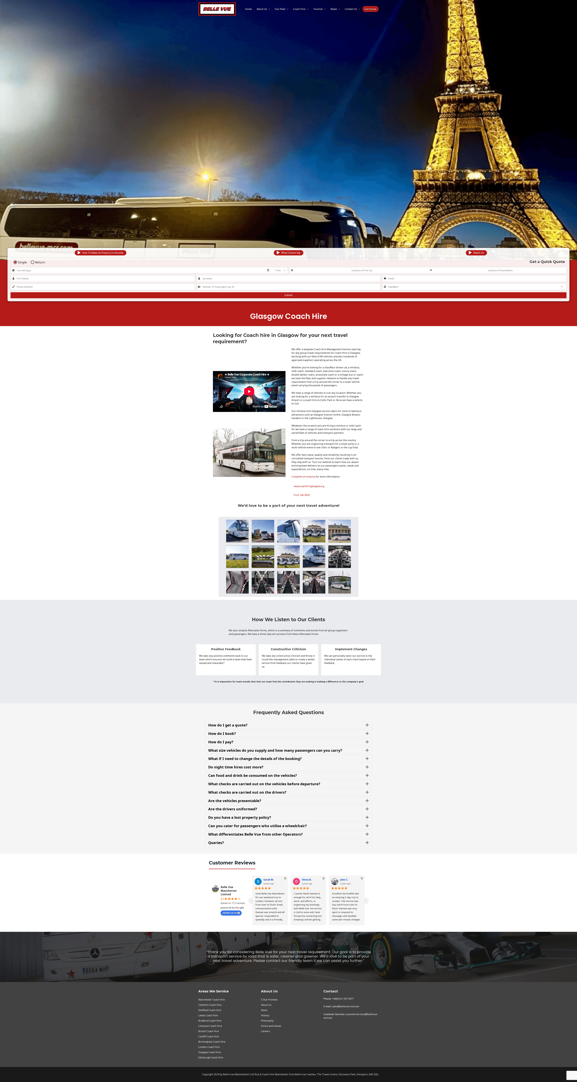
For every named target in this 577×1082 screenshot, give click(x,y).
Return (40, 262)
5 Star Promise (269, 999)
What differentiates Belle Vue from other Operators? (255, 834)
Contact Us (351, 9)
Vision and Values (271, 1026)
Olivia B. (306, 879)
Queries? (216, 842)
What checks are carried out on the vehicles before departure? (264, 784)
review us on (229, 912)
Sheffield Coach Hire (209, 1010)
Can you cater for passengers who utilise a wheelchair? (257, 826)
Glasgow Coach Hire (209, 1052)
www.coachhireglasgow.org (309, 486)
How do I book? (222, 733)
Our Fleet (280, 9)
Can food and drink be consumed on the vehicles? (252, 775)
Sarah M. (268, 879)
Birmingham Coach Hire (211, 1041)
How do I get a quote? (227, 725)
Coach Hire (299, 9)
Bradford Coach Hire (209, 1020)
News (334, 9)
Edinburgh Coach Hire (210, 1057)
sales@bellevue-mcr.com (345, 1006)
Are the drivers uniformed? (232, 809)
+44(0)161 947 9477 (343, 998)
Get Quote (370, 9)
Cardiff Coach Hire (208, 1036)
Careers (265, 1031)
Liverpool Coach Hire (210, 1026)
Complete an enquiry (303, 476)
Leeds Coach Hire (208, 1015)
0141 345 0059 (302, 495)
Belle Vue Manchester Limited (229, 890)
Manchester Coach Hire (211, 999)
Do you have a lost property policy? (239, 817)
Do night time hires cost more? (235, 767)
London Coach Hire (209, 1047)
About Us (262, 9)
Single (22, 262)
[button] (100, 252)
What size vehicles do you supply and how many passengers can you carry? (275, 750)
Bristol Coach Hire (208, 1031)
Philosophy (267, 1020)
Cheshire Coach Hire (209, 1005)
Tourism (318, 9)
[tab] (288, 725)
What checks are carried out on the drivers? (247, 792)
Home (248, 9)
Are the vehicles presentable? (234, 801)
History (265, 1015)
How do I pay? (220, 742)
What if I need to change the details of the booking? (255, 758)
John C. (344, 879)
